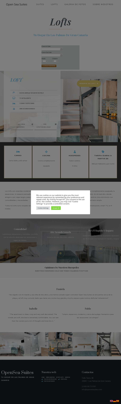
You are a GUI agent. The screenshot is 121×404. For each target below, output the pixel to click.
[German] (114, 401)
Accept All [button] (56, 208)
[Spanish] (117, 401)
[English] (111, 401)
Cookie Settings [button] (43, 208)
